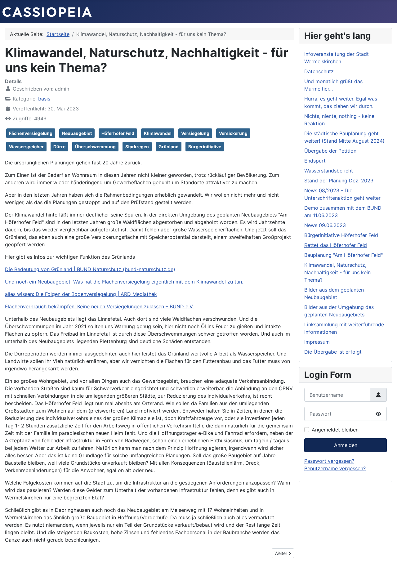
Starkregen (137, 146)
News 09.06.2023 (325, 225)
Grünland (168, 146)
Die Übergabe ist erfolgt (333, 352)
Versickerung (233, 133)
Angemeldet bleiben (335, 430)
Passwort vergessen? (329, 461)
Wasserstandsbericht (328, 171)
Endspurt (315, 161)
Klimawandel (158, 133)
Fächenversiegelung (30, 133)
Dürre (59, 146)
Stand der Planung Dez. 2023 (338, 180)
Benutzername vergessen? (335, 468)
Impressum (317, 342)
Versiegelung (195, 133)
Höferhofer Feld (117, 133)
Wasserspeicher (26, 146)
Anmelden (345, 445)
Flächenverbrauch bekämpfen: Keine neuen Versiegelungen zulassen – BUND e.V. (99, 306)
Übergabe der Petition (330, 151)
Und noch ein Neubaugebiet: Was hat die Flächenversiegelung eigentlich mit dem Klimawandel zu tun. (124, 282)
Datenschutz (319, 71)
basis (44, 99)
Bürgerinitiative (204, 146)
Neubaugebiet (77, 133)
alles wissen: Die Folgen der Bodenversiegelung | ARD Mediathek (81, 294)
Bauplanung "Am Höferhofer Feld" (343, 255)
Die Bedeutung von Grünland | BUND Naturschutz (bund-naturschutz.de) (90, 269)
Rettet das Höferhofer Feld (335, 245)
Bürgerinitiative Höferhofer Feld (341, 235)
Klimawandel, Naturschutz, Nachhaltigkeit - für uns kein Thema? (337, 272)
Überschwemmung (95, 146)
